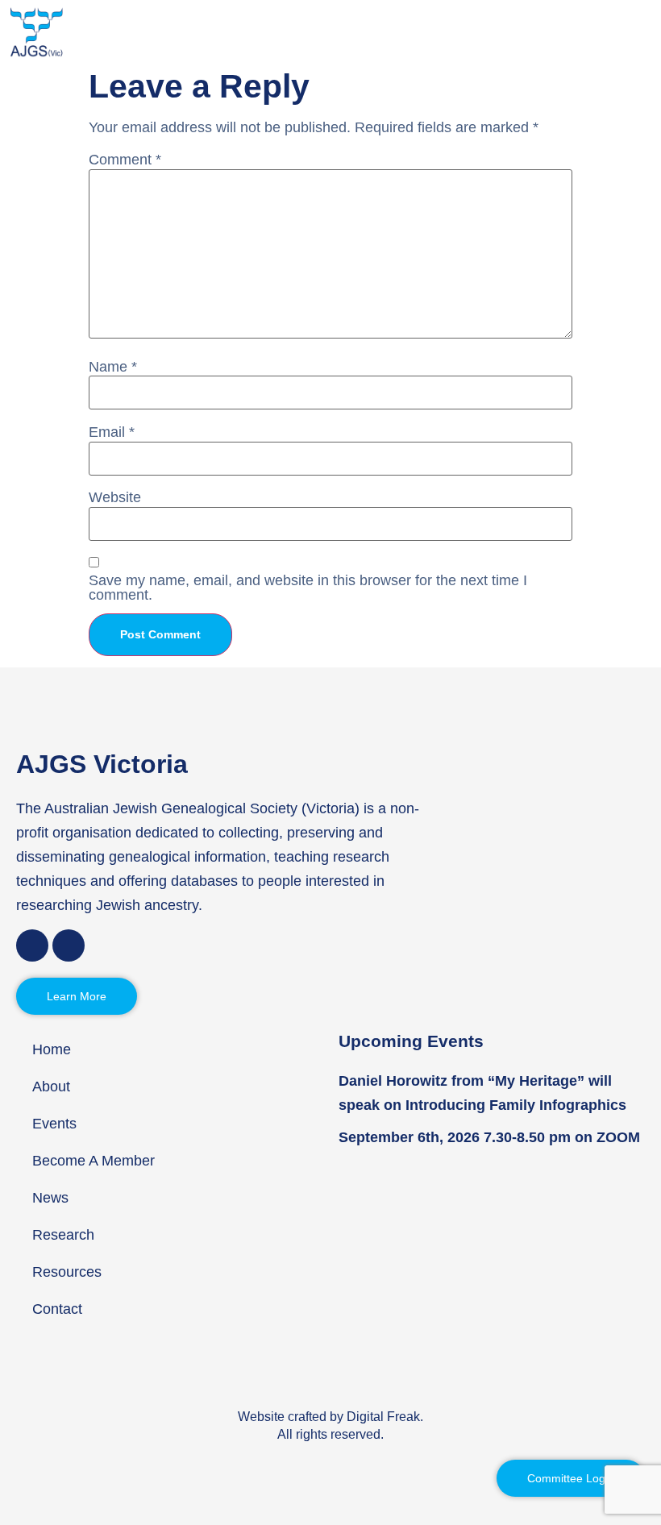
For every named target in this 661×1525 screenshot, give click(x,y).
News (50, 1198)
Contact (57, 1309)
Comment (125, 159)
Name (113, 366)
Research (63, 1235)
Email (112, 432)
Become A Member (93, 1161)
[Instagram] (68, 945)
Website (115, 497)
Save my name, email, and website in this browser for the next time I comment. (308, 587)
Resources (67, 1272)
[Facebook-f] (32, 945)
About (51, 1086)
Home (51, 1049)
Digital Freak (383, 1416)
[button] (645, 32)
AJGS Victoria (102, 764)
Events (54, 1124)
